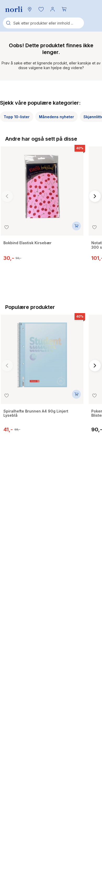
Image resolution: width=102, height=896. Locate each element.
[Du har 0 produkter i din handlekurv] (64, 9)
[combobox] (43, 22)
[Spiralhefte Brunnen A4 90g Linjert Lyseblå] (42, 352)
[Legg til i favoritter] (6, 227)
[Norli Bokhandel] (13, 9)
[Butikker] (29, 9)
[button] (41, 9)
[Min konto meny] (52, 9)
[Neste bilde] (95, 196)
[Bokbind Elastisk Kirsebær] (42, 184)
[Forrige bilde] (7, 196)
